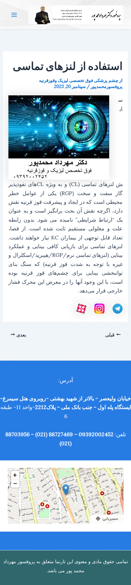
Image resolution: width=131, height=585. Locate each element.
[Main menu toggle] (14, 14)
